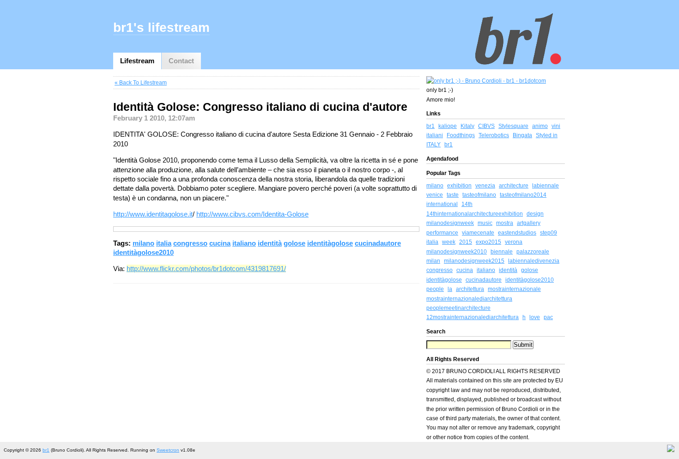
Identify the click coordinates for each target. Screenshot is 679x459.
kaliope (447, 126)
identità (270, 243)
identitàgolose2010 (143, 252)
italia (163, 243)
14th (467, 204)
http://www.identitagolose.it (153, 214)
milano (143, 243)
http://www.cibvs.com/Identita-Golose (252, 214)
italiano (244, 243)
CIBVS (486, 126)
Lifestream (137, 61)
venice (434, 195)
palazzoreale (532, 251)
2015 (465, 242)
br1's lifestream (161, 27)
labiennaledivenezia (533, 261)
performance (442, 233)
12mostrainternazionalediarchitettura (472, 317)
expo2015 (488, 242)
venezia (485, 185)
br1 (430, 126)
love (534, 317)
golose (294, 243)
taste (453, 195)
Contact (181, 61)
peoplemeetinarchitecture (458, 308)
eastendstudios (517, 233)
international (442, 204)
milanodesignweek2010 (456, 251)
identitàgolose (330, 243)
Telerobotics (494, 135)
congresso (190, 243)
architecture (513, 185)
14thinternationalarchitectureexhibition (474, 214)
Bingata (522, 135)
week (448, 242)
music (485, 223)
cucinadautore (378, 243)
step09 (548, 233)
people (435, 289)
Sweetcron (168, 450)
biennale (502, 251)
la (450, 289)
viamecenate (478, 233)
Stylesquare (513, 126)
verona (513, 242)
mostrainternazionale (514, 289)
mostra (504, 223)
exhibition (459, 185)
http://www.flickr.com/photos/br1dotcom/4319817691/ (206, 268)
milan (433, 261)
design (535, 214)
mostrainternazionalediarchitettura (469, 299)
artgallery (528, 223)
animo (540, 126)
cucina (219, 243)
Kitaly (467, 126)
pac (548, 317)
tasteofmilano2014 (523, 195)
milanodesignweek (450, 223)
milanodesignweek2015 (474, 261)
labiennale (545, 185)
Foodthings (461, 135)
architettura (470, 289)
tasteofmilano (479, 195)
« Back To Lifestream (141, 82)
